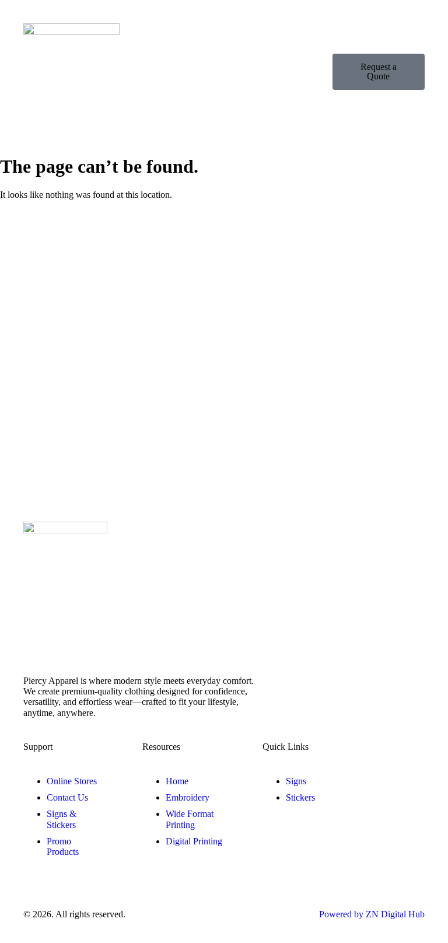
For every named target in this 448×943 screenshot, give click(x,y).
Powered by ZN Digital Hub (372, 914)
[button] (327, 71)
